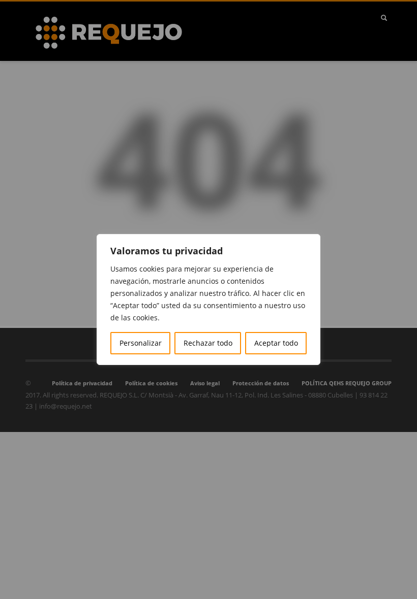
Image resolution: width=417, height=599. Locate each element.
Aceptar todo (276, 343)
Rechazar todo (208, 343)
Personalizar (141, 343)
